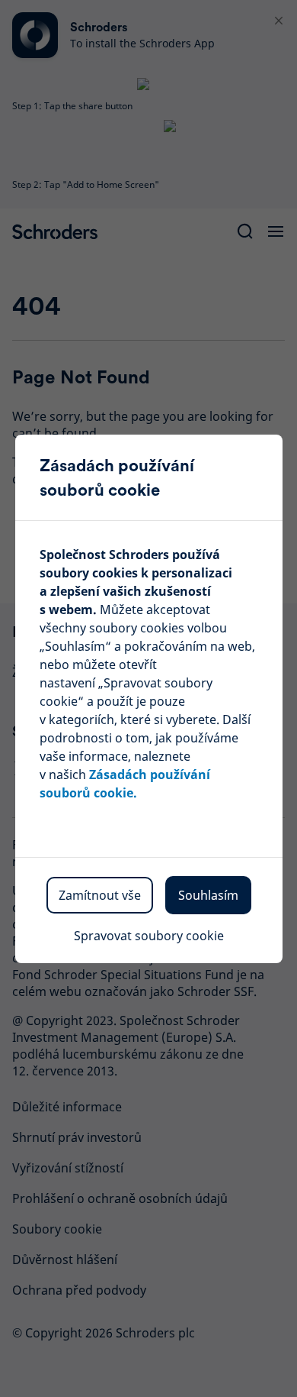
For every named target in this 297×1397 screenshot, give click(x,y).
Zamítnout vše (100, 895)
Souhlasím (208, 895)
